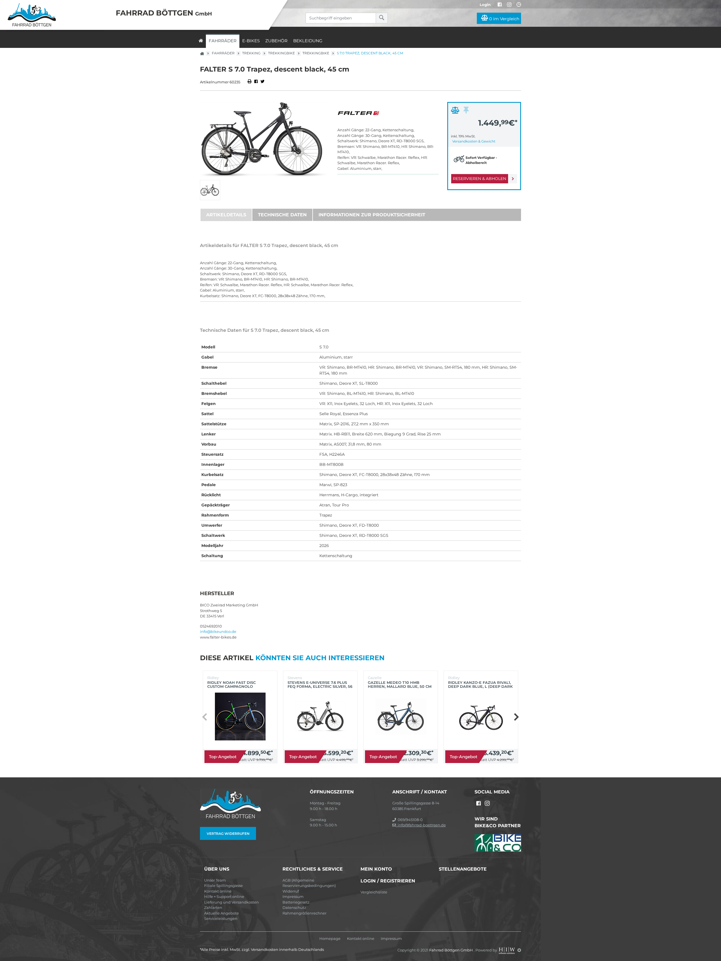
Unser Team (215, 880)
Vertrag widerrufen (228, 833)
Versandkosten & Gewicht (473, 141)
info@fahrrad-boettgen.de (421, 825)
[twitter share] (262, 82)
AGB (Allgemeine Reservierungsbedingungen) (309, 883)
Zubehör (276, 40)
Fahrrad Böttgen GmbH (451, 950)
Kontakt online (218, 891)
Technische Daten (282, 214)
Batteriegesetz (296, 902)
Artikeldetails (226, 214)
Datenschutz (294, 907)
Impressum (293, 896)
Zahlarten (213, 907)
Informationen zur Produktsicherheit (372, 214)
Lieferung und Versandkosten (231, 902)
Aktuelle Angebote (221, 913)
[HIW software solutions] (507, 950)
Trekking (251, 53)
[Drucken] (250, 82)
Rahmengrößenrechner (304, 913)
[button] (516, 717)
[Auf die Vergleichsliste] (456, 111)
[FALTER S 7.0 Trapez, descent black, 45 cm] (264, 139)
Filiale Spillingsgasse (223, 885)
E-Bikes (251, 40)
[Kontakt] (519, 4)
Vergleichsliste (373, 892)
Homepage (330, 938)
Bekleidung (307, 40)
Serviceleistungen (220, 918)
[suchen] (382, 18)
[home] (201, 41)
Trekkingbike (281, 53)
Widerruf (290, 891)
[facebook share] (256, 82)
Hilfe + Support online (224, 896)
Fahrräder (223, 40)
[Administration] (519, 950)
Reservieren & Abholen (479, 178)
